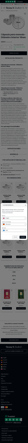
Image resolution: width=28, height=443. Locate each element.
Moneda (4, 228)
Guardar (23, 237)
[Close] (25, 205)
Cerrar (15, 237)
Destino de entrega (6, 221)
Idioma (3, 215)
